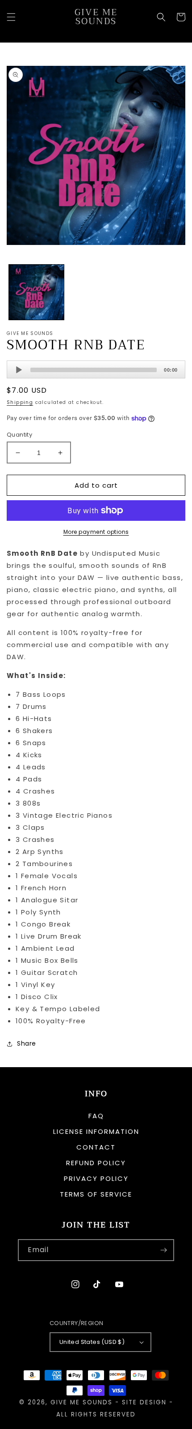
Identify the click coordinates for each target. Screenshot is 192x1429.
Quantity (19, 434)
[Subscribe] (163, 1250)
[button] (11, 17)
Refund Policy (96, 1162)
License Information (96, 1131)
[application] (96, 369)
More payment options (96, 532)
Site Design (144, 1402)
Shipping (20, 402)
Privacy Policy (96, 1178)
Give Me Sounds (81, 1402)
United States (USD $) (92, 1342)
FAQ (96, 1115)
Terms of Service (96, 1194)
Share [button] (26, 1043)
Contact (96, 1147)
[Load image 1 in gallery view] (36, 292)
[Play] (18, 369)
